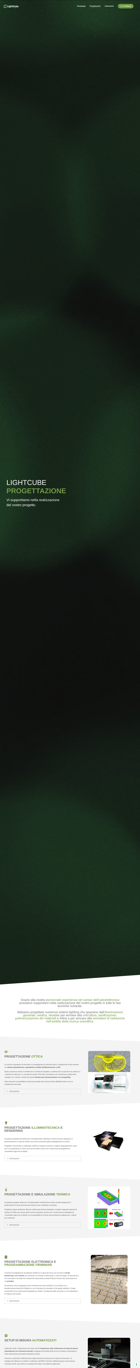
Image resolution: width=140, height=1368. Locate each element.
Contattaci (127, 6)
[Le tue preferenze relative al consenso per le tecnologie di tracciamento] (136, 1364)
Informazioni (14, 1091)
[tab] (43, 1091)
